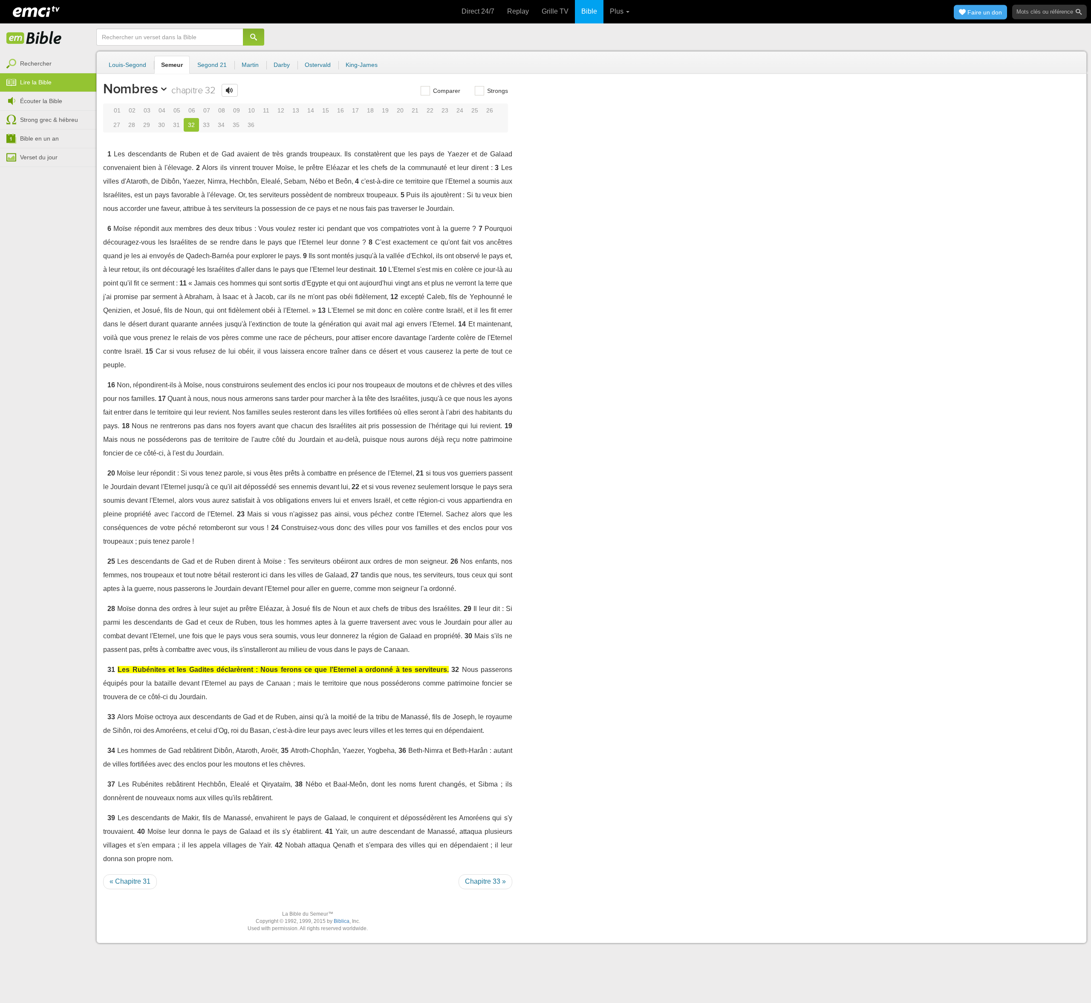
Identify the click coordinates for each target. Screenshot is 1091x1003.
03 (147, 110)
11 (266, 110)
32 (191, 124)
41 (329, 831)
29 (146, 124)
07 (206, 110)
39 (111, 817)
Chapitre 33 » (485, 881)
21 (415, 110)
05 (176, 110)
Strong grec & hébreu (49, 119)
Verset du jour (39, 157)
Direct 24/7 (478, 11)
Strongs (496, 90)
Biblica (341, 921)
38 (299, 784)
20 (400, 110)
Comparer (445, 90)
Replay (518, 11)
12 (280, 110)
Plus (617, 11)
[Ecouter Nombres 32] (230, 90)
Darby (282, 64)
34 (221, 124)
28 (131, 124)
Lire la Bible (36, 82)
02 (132, 110)
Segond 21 (212, 64)
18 (370, 110)
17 (355, 110)
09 (236, 110)
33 (206, 124)
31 (176, 124)
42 (279, 845)
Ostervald (318, 64)
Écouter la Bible (41, 101)
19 (385, 110)
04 (162, 110)
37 (111, 784)
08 (221, 110)
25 (474, 110)
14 (310, 110)
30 (161, 124)
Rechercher (36, 63)
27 (116, 124)
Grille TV (555, 11)
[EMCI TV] (36, 10)
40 (141, 831)
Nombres (130, 88)
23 (445, 110)
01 (117, 110)
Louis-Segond (127, 64)
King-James (362, 64)
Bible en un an (39, 138)
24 (459, 110)
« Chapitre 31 (130, 881)
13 (295, 110)
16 (340, 110)
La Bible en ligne (34, 38)
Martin (250, 64)
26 (489, 110)
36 (251, 124)
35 (236, 124)
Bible (589, 11)
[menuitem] (48, 64)
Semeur (172, 64)
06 (191, 110)
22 (430, 110)
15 (325, 110)
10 (251, 110)
